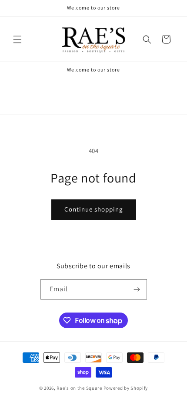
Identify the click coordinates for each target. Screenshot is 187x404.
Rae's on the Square (79, 388)
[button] (17, 39)
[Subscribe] (137, 289)
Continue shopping (93, 209)
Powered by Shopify (126, 388)
